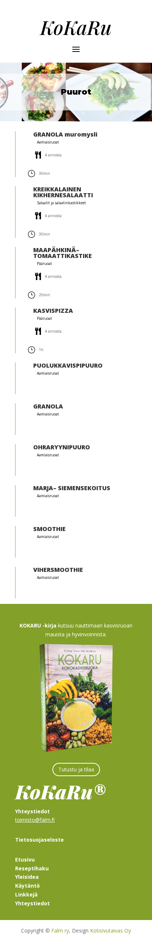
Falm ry (60, 930)
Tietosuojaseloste (39, 839)
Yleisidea (27, 876)
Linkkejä (26, 894)
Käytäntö (27, 885)
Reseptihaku (32, 868)
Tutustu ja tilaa (76, 769)
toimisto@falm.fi (35, 819)
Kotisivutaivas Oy (110, 930)
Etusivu (25, 859)
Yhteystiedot (32, 903)
